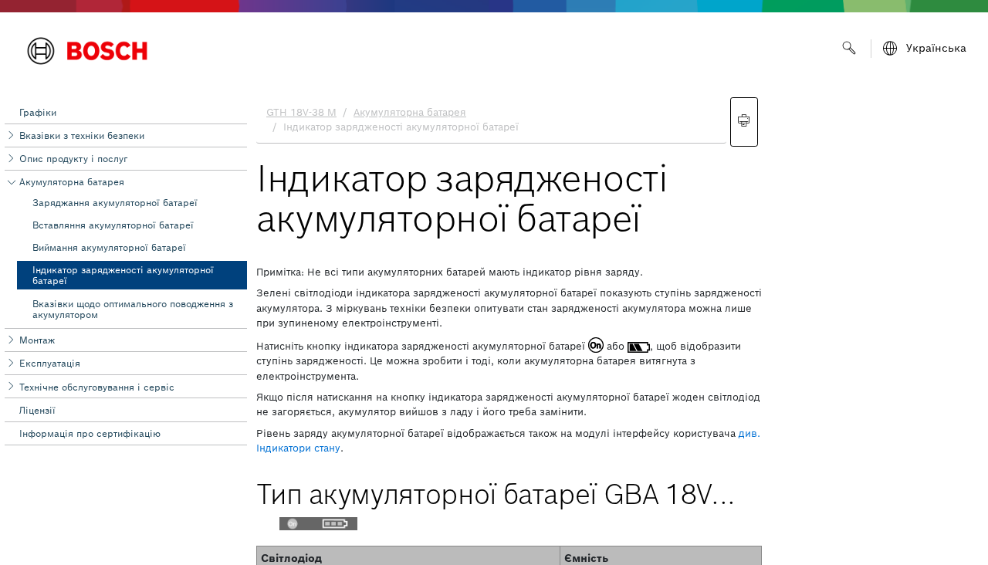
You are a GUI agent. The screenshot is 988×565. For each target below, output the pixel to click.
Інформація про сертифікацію (90, 433)
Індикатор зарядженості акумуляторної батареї (123, 275)
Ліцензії (37, 410)
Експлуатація (49, 363)
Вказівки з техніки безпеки (81, 135)
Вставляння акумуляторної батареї (113, 225)
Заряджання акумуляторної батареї (115, 202)
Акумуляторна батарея (71, 182)
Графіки (37, 112)
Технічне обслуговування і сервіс (96, 387)
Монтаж (37, 340)
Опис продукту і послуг (73, 158)
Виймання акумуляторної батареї (109, 247)
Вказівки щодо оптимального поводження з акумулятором (132, 309)
